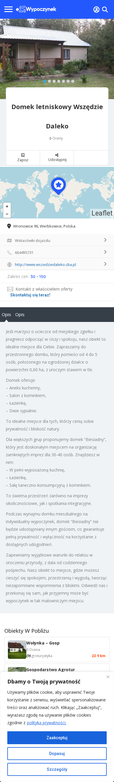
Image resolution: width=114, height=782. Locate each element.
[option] (57, 59)
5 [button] (62, 80)
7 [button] (71, 80)
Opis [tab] (6, 314)
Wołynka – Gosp (43, 643)
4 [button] (57, 80)
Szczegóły (57, 769)
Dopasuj (57, 753)
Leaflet (102, 213)
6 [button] (66, 80)
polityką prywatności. (46, 722)
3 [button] (52, 80)
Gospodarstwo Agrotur (50, 669)
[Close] (107, 676)
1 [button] (43, 80)
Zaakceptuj (57, 737)
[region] (57, 727)
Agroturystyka (40, 655)
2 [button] (47, 80)
